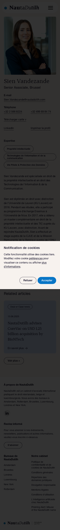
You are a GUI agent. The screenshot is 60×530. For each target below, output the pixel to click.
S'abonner (13, 445)
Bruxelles (8, 470)
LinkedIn (9, 128)
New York (8, 485)
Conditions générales (42, 473)
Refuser (27, 281)
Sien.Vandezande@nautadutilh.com (24, 100)
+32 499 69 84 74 (41, 112)
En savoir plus (16, 348)
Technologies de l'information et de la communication (26, 157)
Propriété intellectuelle (18, 149)
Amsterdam (10, 465)
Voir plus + (14, 361)
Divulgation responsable (43, 485)
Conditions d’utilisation (42, 495)
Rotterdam (9, 489)
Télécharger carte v (15, 120)
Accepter (46, 281)
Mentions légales (39, 490)
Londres (8, 475)
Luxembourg (10, 480)
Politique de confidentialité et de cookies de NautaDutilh (43, 465)
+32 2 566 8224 (13, 112)
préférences (36, 259)
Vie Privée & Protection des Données (26, 165)
